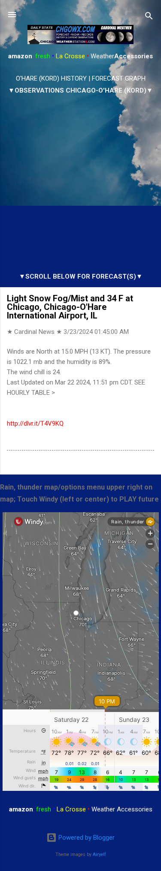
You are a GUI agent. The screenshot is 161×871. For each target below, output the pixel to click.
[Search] (149, 17)
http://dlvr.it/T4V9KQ (35, 423)
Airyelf (99, 854)
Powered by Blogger (86, 837)
